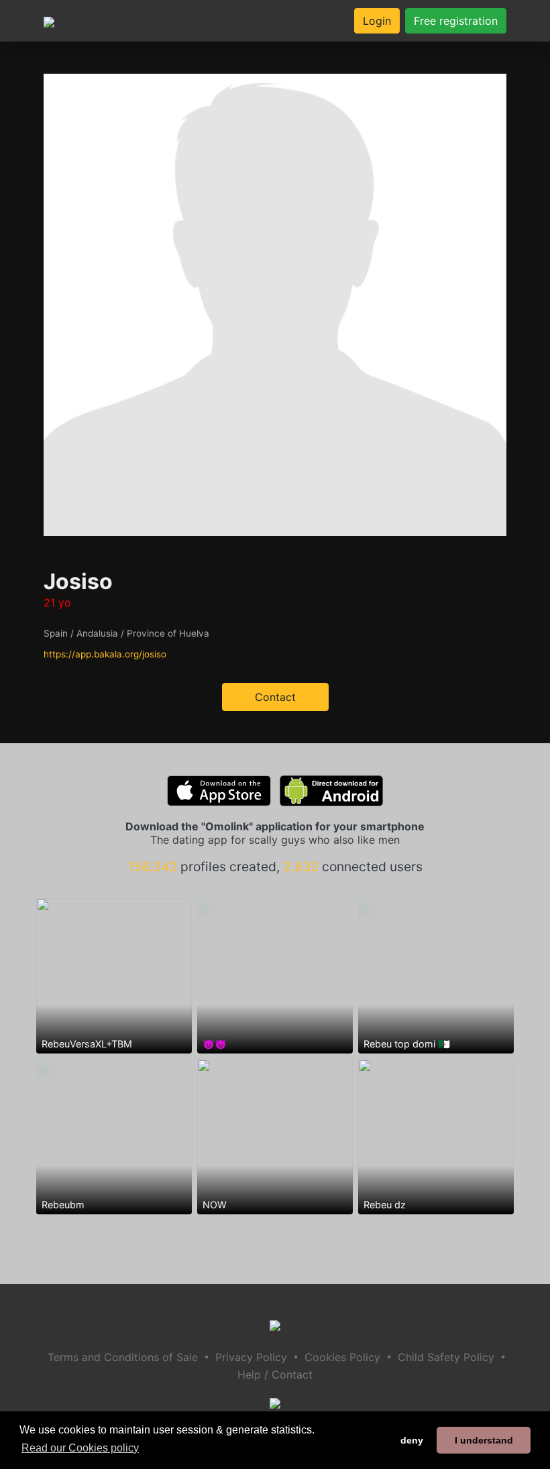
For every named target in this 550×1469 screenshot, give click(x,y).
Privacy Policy (251, 1357)
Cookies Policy (342, 1357)
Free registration (456, 20)
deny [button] (411, 1440)
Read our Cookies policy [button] (80, 1448)
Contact (275, 697)
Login (377, 20)
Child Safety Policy (446, 1357)
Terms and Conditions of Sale (123, 1357)
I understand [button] (484, 1440)
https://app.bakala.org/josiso (105, 654)
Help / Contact (275, 1374)
